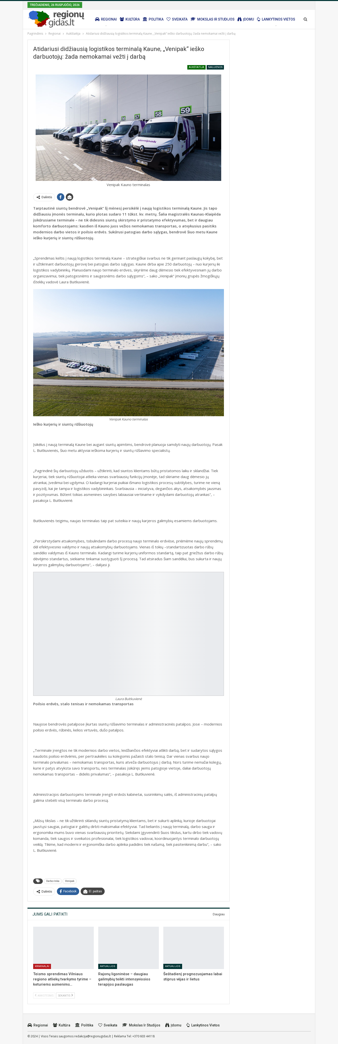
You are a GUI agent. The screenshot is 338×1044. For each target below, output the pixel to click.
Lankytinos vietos (278, 19)
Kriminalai (42, 966)
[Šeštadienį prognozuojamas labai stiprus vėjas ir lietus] (193, 948)
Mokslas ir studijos (216, 19)
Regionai (109, 19)
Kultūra (132, 19)
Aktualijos (107, 966)
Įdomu (248, 19)
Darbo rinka (52, 881)
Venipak (69, 881)
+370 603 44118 (143, 1036)
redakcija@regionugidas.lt (92, 1036)
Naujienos (215, 67)
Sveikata (180, 19)
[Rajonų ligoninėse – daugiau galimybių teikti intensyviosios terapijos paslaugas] (128, 948)
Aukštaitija (196, 67)
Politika (156, 19)
